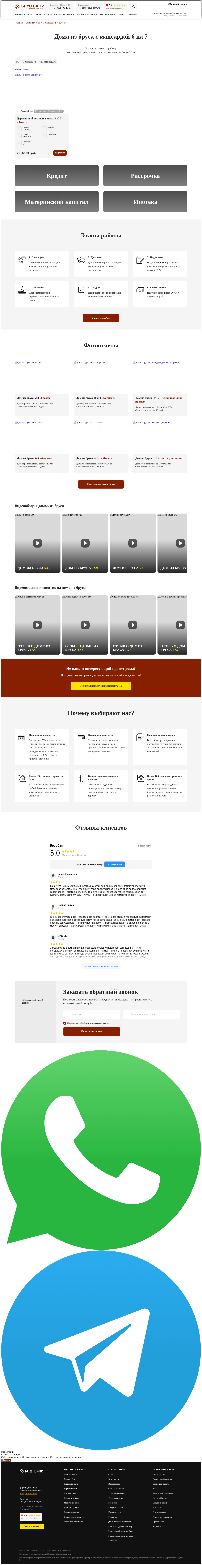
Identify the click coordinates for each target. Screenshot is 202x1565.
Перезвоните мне (91, 1031)
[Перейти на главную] (29, 6)
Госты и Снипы (160, 1498)
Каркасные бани (63, 14)
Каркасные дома (86, 14)
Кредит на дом (114, 1512)
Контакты (112, 1541)
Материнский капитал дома (120, 1536)
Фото (121, 14)
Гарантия (112, 1503)
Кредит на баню (115, 1507)
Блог (155, 1489)
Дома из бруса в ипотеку (119, 1522)
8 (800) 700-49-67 (28, 1488)
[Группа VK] (168, 8)
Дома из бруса (41, 14)
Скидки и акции (160, 1503)
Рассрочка (112, 1517)
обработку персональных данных (94, 1023)
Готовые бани (107, 14)
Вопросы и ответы (161, 1484)
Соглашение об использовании (65, 1457)
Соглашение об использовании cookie (33, 1554)
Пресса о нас (158, 1522)
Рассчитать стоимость (74, 1522)
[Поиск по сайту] (133, 6)
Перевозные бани (72, 1498)
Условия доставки (116, 1493)
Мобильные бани (71, 1503)
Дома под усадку (71, 1512)
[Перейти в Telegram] (101, 1449)
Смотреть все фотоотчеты (101, 484)
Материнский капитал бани (120, 1531)
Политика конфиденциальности (59, 1554)
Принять (6, 1460)
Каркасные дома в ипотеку (120, 1526)
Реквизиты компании (162, 1517)
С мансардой (29, 61)
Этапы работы (159, 1474)
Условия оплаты (115, 1498)
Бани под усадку (71, 1507)
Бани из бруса (22, 14)
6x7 (17, 61)
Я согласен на (88, 1023)
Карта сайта (158, 1526)
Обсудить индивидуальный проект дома (101, 686)
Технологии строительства (164, 1493)
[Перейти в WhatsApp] (101, 1249)
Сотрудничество (160, 1512)
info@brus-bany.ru (28, 1493)
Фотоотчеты (113, 1479)
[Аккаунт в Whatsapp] (181, 8)
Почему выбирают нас (163, 1479)
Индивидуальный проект (75, 1517)
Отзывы (133, 14)
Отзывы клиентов (116, 1489)
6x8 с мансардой (47, 61)
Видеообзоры (114, 1484)
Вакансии (157, 1507)
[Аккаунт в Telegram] (176, 8)
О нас (110, 1474)
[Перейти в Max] (185, 8)
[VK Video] (172, 8)
